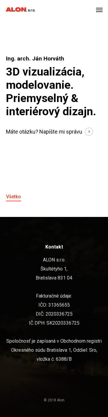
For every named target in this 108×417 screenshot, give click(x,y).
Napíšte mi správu (60, 131)
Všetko (13, 196)
